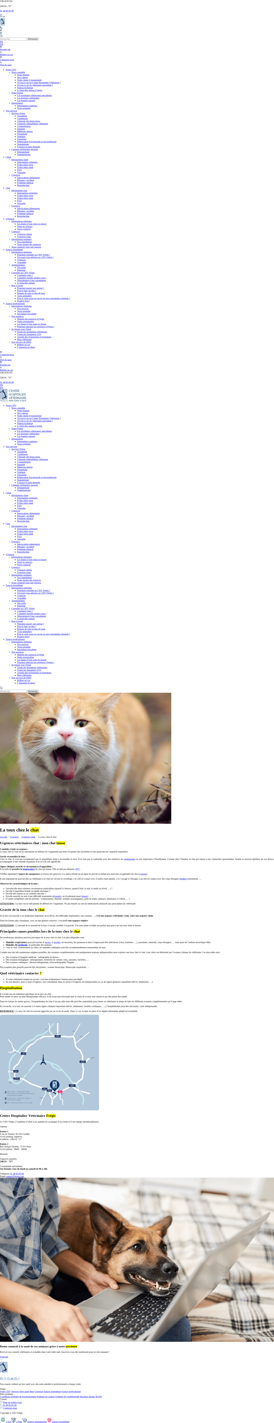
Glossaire (21, 172)
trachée (57, 942)
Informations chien (19, 159)
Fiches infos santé (25, 167)
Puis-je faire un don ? (26, 290)
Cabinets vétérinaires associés (24, 149)
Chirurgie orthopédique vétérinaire (32, 123)
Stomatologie (23, 144)
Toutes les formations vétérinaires (32, 332)
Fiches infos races (25, 165)
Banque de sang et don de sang (31, 293)
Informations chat (19, 190)
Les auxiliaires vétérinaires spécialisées (34, 95)
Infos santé (24, 1391)
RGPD (99, 1396)
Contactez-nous (10, 1408)
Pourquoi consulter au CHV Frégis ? (33, 255)
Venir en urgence (24, 226)
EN (1, 44)
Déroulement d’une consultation (31, 280)
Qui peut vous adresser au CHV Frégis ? (35, 257)
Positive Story (23, 301)
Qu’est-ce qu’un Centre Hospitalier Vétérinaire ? (39, 82)
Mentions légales (87, 1396)
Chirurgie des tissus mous (28, 121)
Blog (32, 1391)
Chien (8, 157)
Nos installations (24, 242)
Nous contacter (24, 229)
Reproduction (23, 185)
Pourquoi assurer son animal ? (30, 288)
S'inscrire (4, 1357)
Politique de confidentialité (67, 1396)
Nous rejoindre (24, 108)
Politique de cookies (46, 1396)
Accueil (3, 837)
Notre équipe (17, 93)
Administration (18, 265)
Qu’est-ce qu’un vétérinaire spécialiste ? (35, 85)
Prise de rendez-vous (12, 1402)
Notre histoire (23, 75)
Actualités (21, 262)
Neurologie (22, 134)
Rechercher (33, 39)
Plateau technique (25, 88)
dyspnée (57, 896)
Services (15, 1391)
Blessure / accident (25, 180)
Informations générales (27, 162)
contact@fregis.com (15, 1176)
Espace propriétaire (14, 249)
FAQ (19, 170)
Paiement (21, 270)
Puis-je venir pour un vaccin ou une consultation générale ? (43, 298)
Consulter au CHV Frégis (23, 272)
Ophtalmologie (24, 154)
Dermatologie (23, 152)
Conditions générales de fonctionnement (18, 1396)
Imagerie (21, 129)
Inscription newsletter (26, 314)
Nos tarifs (21, 267)
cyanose (142, 874)
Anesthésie (22, 116)
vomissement (129, 859)
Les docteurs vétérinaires (28, 98)
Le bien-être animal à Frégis (29, 90)
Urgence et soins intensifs (28, 147)
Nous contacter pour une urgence (26, 247)
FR (1, 42)
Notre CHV (11, 70)
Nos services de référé (21, 342)
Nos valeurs (22, 77)
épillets (183, 879)
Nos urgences (17, 316)
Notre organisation (25, 321)
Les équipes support (26, 100)
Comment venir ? (25, 275)
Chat (8, 188)
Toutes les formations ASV (29, 334)
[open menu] (1, 14)
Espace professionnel (15, 303)
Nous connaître (18, 72)
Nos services (11, 111)
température (29, 869)
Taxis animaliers (24, 296)
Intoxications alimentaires (28, 177)
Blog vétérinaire (24, 339)
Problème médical (25, 183)
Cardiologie (22, 118)
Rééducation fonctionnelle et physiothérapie (37, 141)
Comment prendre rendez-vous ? (32, 278)
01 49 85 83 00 (7, 11)
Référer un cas (23, 344)
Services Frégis (18, 113)
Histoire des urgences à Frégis (30, 319)
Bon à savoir (17, 285)
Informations (17, 103)
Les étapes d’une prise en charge (31, 224)
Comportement (24, 126)
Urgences (15, 175)
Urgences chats (24, 237)
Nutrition (21, 136)
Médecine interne (25, 131)
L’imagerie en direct (26, 347)
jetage (84, 896)
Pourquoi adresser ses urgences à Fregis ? (35, 326)
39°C (77, 869)
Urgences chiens (24, 234)
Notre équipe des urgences (29, 244)
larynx (48, 942)
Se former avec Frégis (21, 329)
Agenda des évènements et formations (34, 337)
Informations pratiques (27, 105)
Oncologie (22, 139)
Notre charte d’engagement (29, 80)
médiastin (22, 945)
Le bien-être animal (26, 283)
